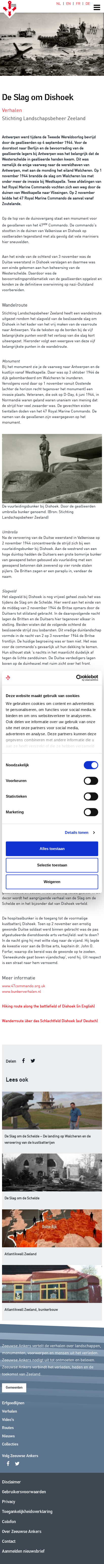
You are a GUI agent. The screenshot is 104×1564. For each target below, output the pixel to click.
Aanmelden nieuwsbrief (23, 1551)
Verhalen (9, 1412)
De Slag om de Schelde (22, 1197)
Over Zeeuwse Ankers (21, 1532)
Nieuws (8, 1436)
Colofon (9, 1522)
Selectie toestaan (52, 865)
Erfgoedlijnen (13, 1403)
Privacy (8, 1502)
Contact (8, 1541)
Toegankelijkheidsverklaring (27, 1512)
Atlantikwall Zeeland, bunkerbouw (31, 1309)
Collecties (10, 1444)
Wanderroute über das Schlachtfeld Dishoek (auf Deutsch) (50, 1020)
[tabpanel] (52, 38)
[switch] (91, 781)
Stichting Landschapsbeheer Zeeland (44, 117)
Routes (8, 1428)
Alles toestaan (52, 848)
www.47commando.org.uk (23, 985)
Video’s (8, 1420)
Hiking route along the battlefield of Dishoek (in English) (48, 1006)
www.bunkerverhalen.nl (21, 991)
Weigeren (52, 882)
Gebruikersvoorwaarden (24, 1492)
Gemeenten (14, 1388)
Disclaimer (11, 1482)
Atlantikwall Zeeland (21, 1253)
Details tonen (76, 832)
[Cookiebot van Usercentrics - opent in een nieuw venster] (76, 678)
